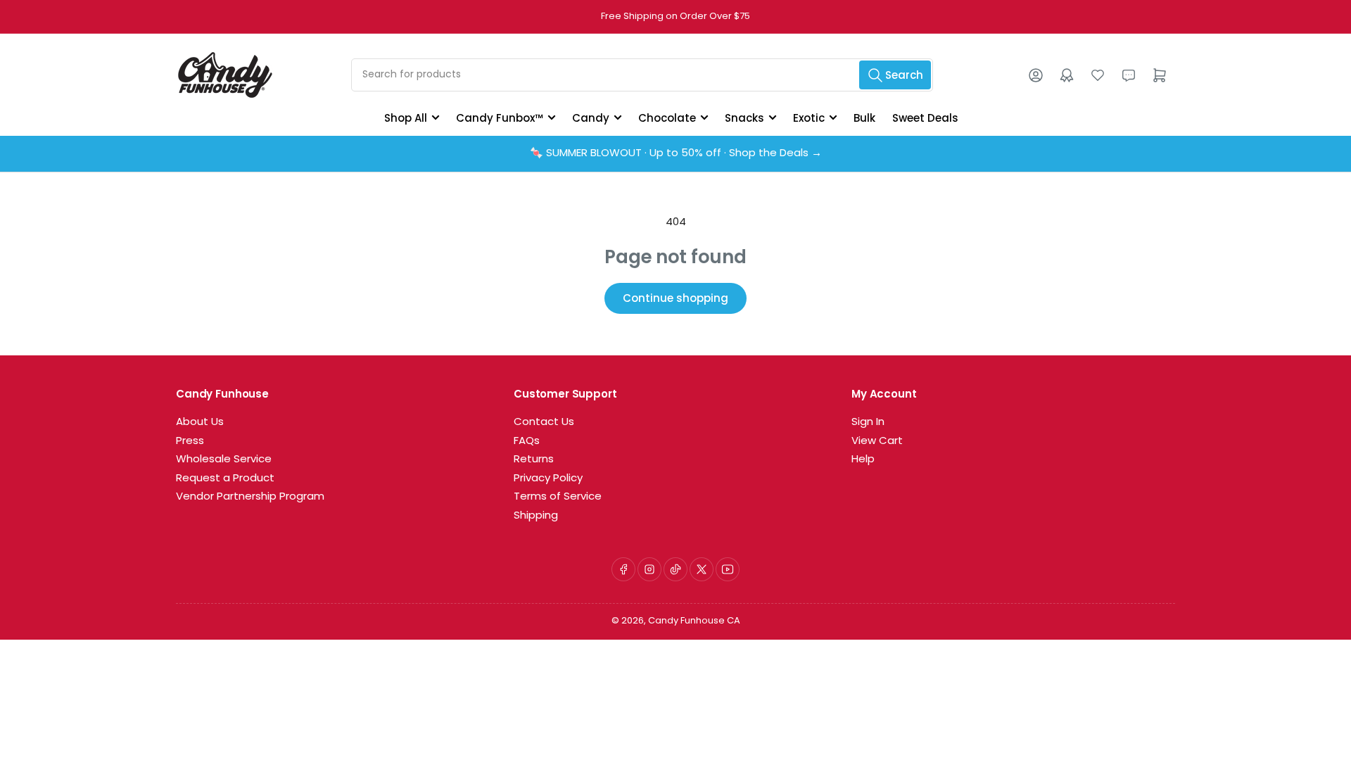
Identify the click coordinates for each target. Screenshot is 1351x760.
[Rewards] (1066, 75)
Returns (534, 460)
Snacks (744, 117)
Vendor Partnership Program (250, 497)
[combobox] (642, 74)
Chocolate (667, 117)
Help (863, 460)
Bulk (864, 117)
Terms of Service (558, 497)
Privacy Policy (548, 479)
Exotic (809, 117)
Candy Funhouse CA (694, 621)
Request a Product (225, 479)
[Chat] (1128, 75)
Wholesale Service (224, 460)
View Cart (877, 441)
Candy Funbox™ (499, 117)
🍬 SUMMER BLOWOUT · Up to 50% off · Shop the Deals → (676, 154)
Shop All (405, 117)
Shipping (536, 516)
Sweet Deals (925, 117)
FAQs (527, 441)
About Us (200, 422)
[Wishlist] (1097, 75)
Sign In (867, 422)
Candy (590, 117)
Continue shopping (675, 298)
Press (190, 441)
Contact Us (544, 422)
